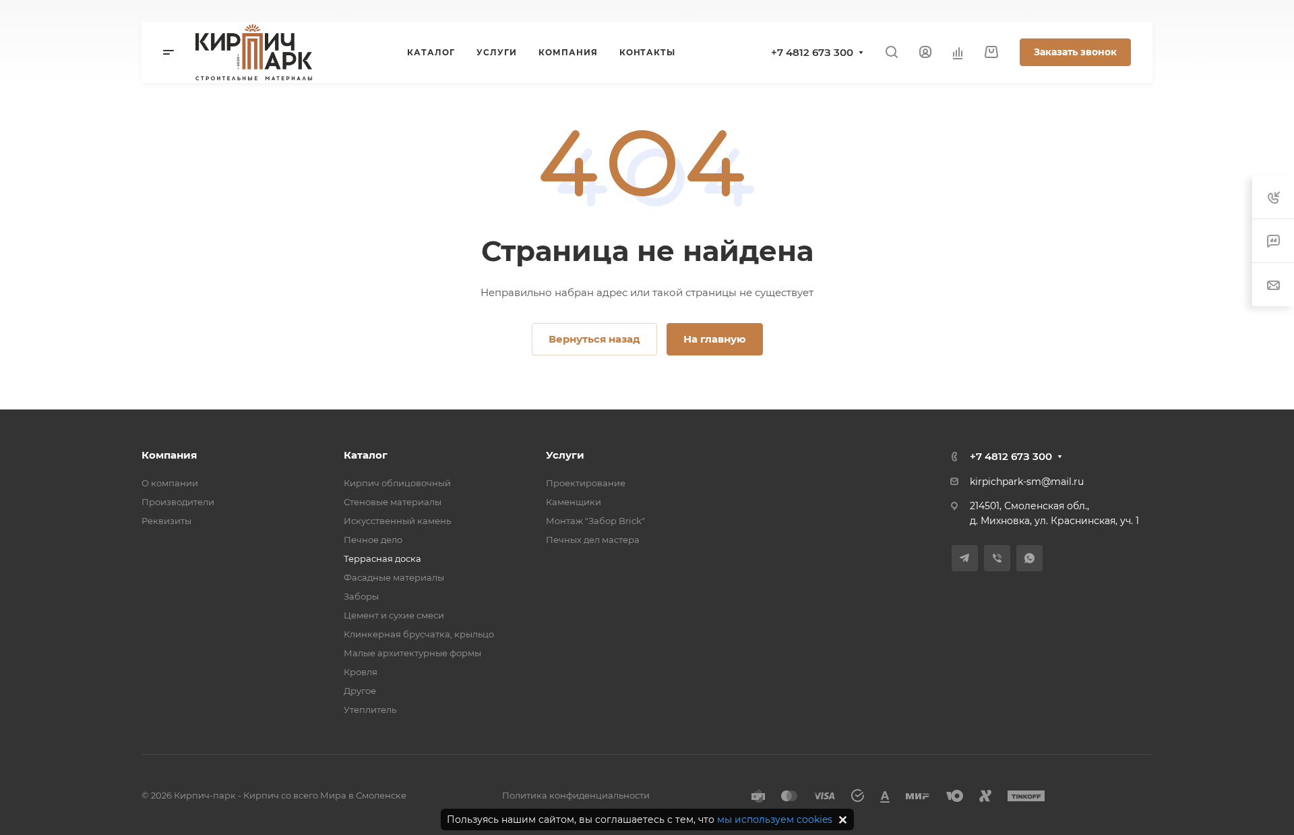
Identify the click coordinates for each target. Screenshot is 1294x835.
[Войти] (925, 52)
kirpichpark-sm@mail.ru (1027, 482)
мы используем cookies (774, 819)
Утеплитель (370, 709)
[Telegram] (965, 558)
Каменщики (573, 501)
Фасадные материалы (394, 577)
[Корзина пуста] (991, 52)
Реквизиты (166, 520)
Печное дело (373, 539)
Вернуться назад (594, 339)
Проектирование (585, 483)
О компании (170, 483)
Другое (360, 690)
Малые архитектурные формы (412, 652)
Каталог (366, 455)
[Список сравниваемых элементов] (957, 52)
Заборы (361, 596)
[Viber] (997, 558)
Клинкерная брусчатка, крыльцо (419, 634)
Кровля (360, 671)
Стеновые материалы (392, 501)
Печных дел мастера (593, 539)
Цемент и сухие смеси (394, 615)
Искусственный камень (397, 520)
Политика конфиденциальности (576, 795)
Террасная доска (382, 558)
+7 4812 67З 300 (812, 52)
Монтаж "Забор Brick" (595, 520)
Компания (169, 455)
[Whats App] (1029, 558)
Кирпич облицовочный (397, 483)
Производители (178, 501)
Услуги (565, 455)
